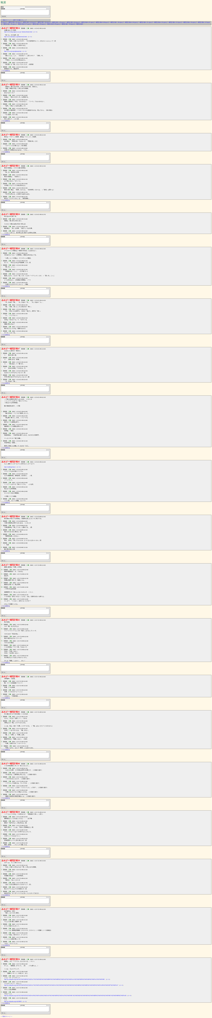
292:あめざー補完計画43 (168, 22)
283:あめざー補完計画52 (37, 22)
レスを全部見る (5, 70)
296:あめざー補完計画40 (18, 24)
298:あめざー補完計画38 (47, 24)
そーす (35, 32)
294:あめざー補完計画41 (197, 22)
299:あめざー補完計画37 (61, 24)
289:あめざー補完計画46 (125, 22)
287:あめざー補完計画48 (95, 22)
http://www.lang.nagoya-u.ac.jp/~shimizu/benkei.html (18, 32)
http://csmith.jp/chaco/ (10, 467)
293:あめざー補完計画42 (183, 22)
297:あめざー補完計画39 (32, 24)
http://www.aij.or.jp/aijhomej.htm (12, 51)
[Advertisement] (31, 3)
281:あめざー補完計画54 (8, 22)
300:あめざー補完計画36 (76, 24)
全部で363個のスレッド (20, 20)
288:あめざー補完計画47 (110, 22)
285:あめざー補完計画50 (66, 22)
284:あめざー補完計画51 (52, 22)
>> (12, 20)
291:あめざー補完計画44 (154, 22)
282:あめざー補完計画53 (22, 22)
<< (1, 20)
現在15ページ (7, 20)
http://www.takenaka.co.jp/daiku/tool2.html (15, 36)
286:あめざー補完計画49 (81, 22)
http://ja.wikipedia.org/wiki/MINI (13, 1001)
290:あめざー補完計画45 (139, 22)
